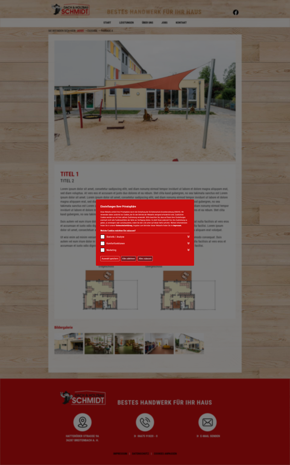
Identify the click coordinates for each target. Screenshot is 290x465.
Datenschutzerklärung (124, 225)
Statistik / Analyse (115, 236)
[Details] (188, 237)
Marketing (111, 250)
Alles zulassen (145, 258)
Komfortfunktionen (115, 243)
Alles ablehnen (128, 258)
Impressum (177, 225)
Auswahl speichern (110, 258)
